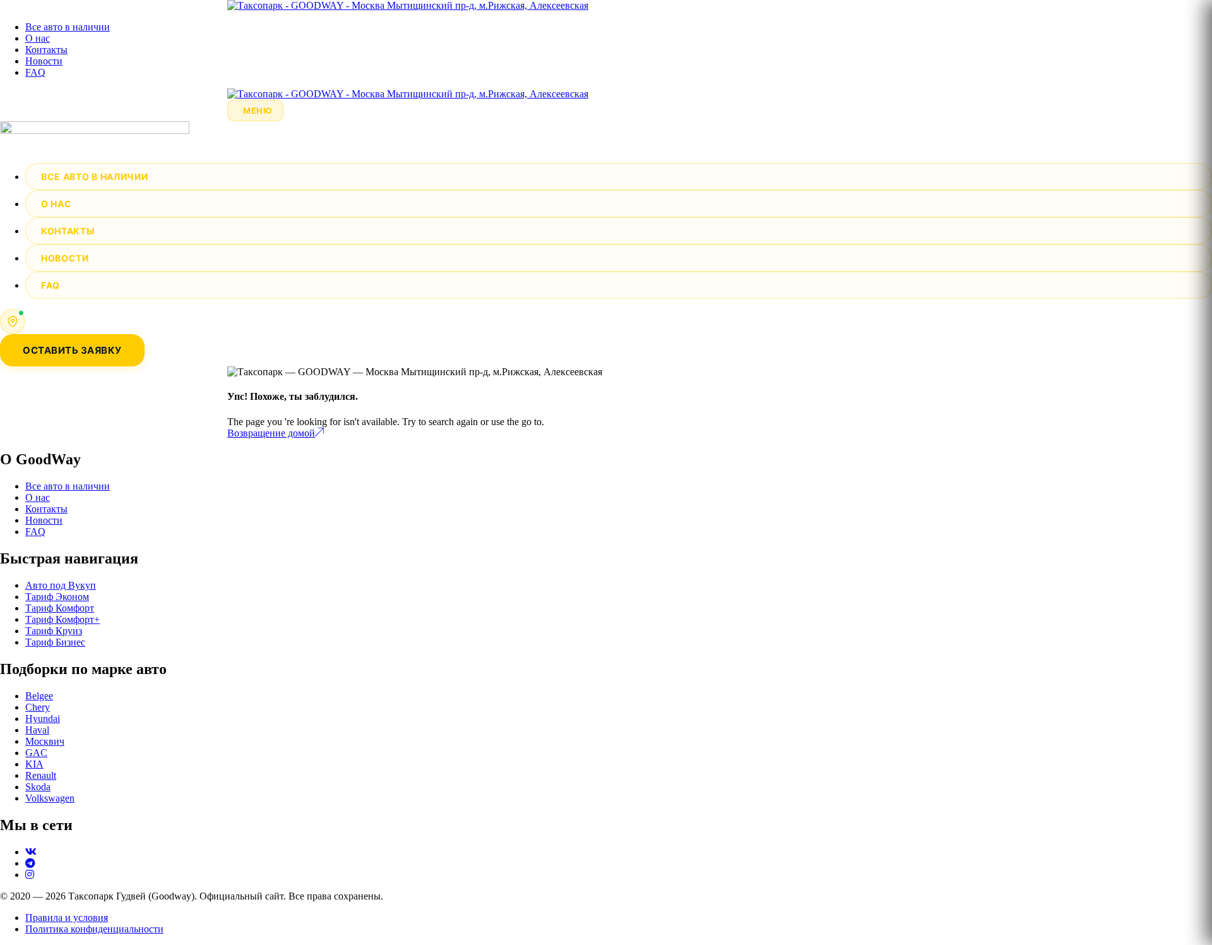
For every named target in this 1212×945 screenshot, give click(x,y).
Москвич (44, 741)
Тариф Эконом (57, 596)
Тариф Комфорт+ (62, 619)
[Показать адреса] (12, 321)
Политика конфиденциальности (94, 929)
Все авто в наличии (67, 26)
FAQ (35, 72)
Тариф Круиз (53, 630)
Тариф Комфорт (59, 608)
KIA (34, 764)
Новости (43, 61)
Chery (37, 707)
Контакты (46, 49)
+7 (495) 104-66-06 (75, 315)
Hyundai (42, 718)
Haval (37, 730)
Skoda (37, 786)
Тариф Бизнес (55, 642)
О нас (37, 38)
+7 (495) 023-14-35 (75, 327)
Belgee (39, 695)
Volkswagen (49, 798)
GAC (36, 752)
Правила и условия (66, 917)
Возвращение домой (271, 433)
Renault (40, 775)
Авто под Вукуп (60, 585)
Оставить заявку (72, 350)
